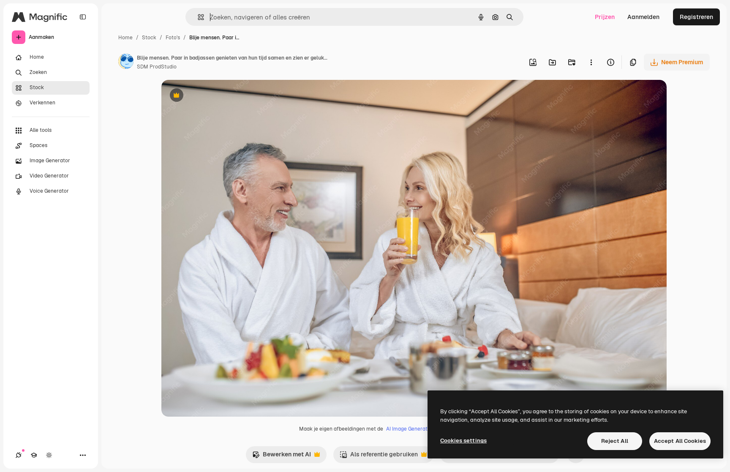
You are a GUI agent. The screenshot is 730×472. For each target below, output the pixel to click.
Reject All (614, 441)
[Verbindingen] (18, 455)
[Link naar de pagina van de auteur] (125, 62)
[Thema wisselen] (49, 455)
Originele (217, 96)
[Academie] (34, 455)
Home (125, 37)
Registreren (696, 17)
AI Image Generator (409, 429)
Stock (149, 37)
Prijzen (605, 17)
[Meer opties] (591, 62)
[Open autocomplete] (197, 17)
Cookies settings (463, 440)
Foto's (173, 37)
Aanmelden (643, 17)
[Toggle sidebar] (83, 17)
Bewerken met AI (281, 456)
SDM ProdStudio (157, 66)
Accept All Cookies (680, 441)
